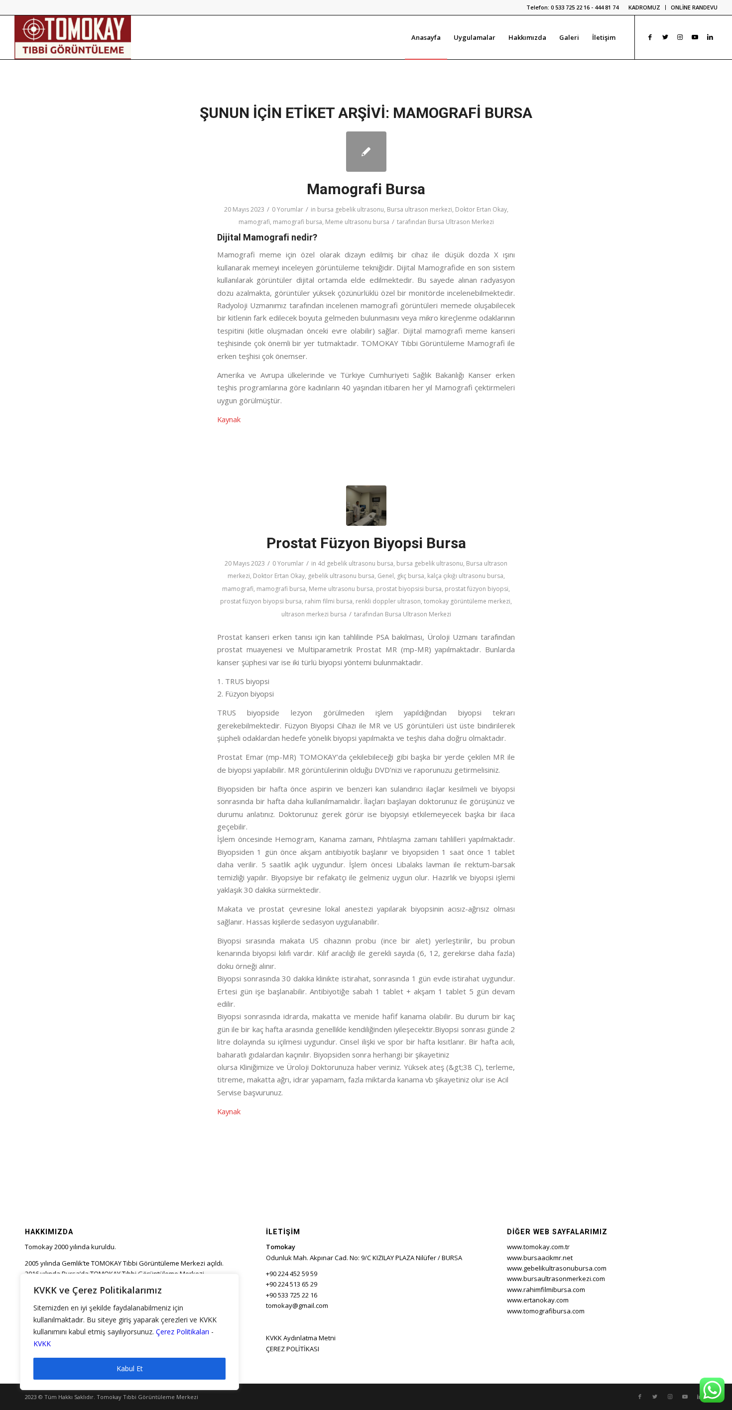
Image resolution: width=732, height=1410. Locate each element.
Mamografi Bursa (366, 189)
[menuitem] (644, 7)
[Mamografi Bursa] (366, 151)
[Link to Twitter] (665, 36)
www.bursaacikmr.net (540, 1257)
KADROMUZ (644, 7)
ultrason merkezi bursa (314, 614)
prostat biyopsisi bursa (409, 589)
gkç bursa (410, 576)
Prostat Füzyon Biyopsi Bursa (366, 543)
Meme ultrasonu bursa (357, 222)
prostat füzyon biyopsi (476, 589)
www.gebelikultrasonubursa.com (557, 1268)
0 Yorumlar (287, 209)
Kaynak (229, 419)
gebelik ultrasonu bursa (341, 576)
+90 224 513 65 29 (291, 1284)
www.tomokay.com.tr (538, 1246)
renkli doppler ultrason (388, 601)
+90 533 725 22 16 (291, 1295)
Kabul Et (130, 1368)
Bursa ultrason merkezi (419, 209)
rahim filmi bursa (329, 601)
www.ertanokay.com (538, 1299)
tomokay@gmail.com (297, 1305)
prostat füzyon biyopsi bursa (261, 601)
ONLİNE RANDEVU (694, 7)
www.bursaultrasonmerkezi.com (556, 1278)
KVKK (42, 1343)
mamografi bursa (297, 222)
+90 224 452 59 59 (291, 1273)
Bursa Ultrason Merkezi (461, 222)
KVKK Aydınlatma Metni (301, 1337)
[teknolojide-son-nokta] (366, 505)
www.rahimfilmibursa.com (546, 1289)
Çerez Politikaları (182, 1331)
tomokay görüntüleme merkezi (467, 601)
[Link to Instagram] (680, 36)
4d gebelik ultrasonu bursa (355, 563)
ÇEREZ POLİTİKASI (292, 1348)
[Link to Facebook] (650, 36)
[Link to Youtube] (695, 36)
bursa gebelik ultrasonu (350, 209)
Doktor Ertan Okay (481, 209)
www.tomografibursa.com (546, 1310)
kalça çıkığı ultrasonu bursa (465, 576)
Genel (385, 576)
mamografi (254, 222)
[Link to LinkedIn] (710, 36)
